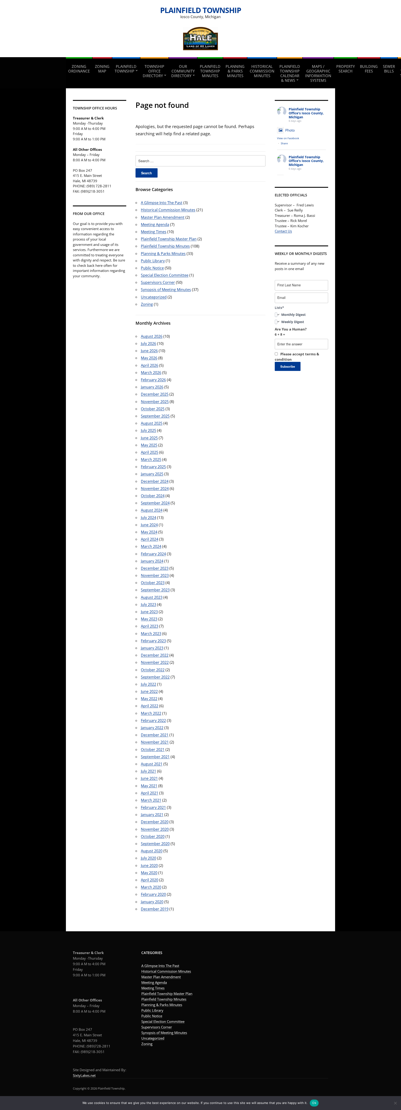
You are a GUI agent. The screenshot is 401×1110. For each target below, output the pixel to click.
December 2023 (154, 568)
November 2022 (155, 662)
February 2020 (153, 894)
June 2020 (149, 865)
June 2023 (149, 611)
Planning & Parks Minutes (235, 71)
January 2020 (152, 901)
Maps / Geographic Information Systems (318, 73)
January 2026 (152, 387)
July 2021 (148, 771)
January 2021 (152, 814)
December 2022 (154, 655)
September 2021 (155, 756)
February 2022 (153, 720)
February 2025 (153, 466)
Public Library (153, 260)
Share (284, 143)
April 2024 (149, 539)
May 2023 (149, 618)
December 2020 (154, 821)
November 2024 (155, 488)
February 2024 (153, 553)
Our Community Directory (183, 71)
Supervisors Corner (158, 282)
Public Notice (152, 268)
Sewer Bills (389, 69)
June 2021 (149, 778)
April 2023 (149, 626)
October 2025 (153, 408)
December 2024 (154, 481)
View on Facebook (288, 138)
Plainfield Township (200, 10)
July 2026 (148, 343)
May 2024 (149, 532)
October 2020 (153, 836)
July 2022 (148, 684)
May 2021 (149, 785)
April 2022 (149, 705)
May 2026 (149, 357)
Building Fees (369, 69)
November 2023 (155, 575)
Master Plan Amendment (162, 217)
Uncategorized (154, 297)
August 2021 (151, 763)
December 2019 (154, 909)
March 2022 (151, 713)
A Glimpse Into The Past (161, 202)
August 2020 (151, 850)
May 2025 (149, 445)
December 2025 (154, 394)
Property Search (345, 69)
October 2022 (153, 669)
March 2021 (151, 800)
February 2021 (153, 807)
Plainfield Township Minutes (210, 71)
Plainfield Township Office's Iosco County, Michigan (306, 113)
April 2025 (149, 452)
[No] (395, 1103)
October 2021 (153, 749)
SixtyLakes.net (84, 1075)
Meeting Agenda (155, 224)
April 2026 (149, 365)
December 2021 (154, 734)
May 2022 (149, 698)
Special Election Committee (164, 275)
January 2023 (152, 648)
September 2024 (155, 502)
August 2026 (151, 336)
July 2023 (148, 604)
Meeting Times (153, 231)
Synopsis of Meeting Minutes (166, 289)
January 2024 (152, 561)
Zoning (147, 304)
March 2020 (151, 887)
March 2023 (151, 633)
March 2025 (151, 459)
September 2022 (155, 677)
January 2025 (152, 473)
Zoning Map (102, 69)
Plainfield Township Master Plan (169, 238)
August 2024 (151, 510)
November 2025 (155, 401)
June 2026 (149, 350)
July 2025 (148, 430)
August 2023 (151, 597)
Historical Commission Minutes (262, 71)
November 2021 (155, 742)
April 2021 (149, 793)
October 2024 (153, 495)
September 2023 (155, 589)
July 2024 (148, 517)
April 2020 (149, 879)
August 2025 (151, 423)
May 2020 (149, 872)
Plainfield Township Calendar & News (289, 73)
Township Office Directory (153, 71)
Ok (314, 1103)
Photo (290, 130)
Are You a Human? (291, 332)
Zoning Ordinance (79, 69)
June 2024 (149, 524)
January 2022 (152, 727)
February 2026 (153, 379)
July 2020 (148, 858)
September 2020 (155, 843)
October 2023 (153, 582)
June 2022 (149, 691)
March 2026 (151, 372)
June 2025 (149, 437)
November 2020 (155, 829)
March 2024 (151, 546)
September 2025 (155, 416)
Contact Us (283, 231)
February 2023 (153, 640)
